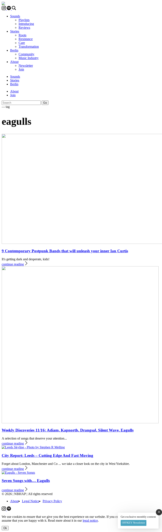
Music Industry (29, 58)
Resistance (26, 39)
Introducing (26, 24)
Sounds (15, 16)
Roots (22, 35)
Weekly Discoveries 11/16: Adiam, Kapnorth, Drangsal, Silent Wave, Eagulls (68, 430)
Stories (14, 31)
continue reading (13, 264)
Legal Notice (30, 501)
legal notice (90, 520)
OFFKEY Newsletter (133, 522)
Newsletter (26, 65)
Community (26, 54)
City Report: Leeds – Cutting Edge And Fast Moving (47, 455)
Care (22, 43)
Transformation (29, 46)
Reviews (24, 27)
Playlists (24, 20)
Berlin (14, 50)
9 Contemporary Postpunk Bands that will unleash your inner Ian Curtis (65, 251)
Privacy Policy (52, 501)
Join (21, 69)
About (14, 62)
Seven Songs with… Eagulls (26, 480)
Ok (5, 528)
